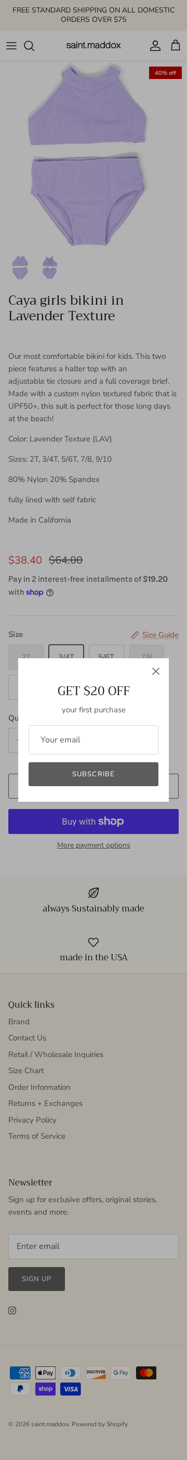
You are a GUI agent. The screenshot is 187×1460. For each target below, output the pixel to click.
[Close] (155, 671)
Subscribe (93, 774)
